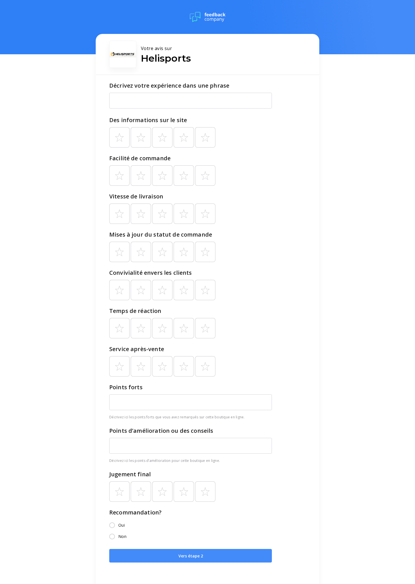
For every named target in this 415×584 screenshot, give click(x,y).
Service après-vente (136, 349)
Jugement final (130, 474)
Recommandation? (135, 512)
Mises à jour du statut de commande (160, 234)
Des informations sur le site (148, 120)
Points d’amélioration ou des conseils (161, 430)
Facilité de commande (140, 158)
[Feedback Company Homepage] (208, 17)
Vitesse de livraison (136, 196)
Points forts (126, 387)
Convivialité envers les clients (150, 272)
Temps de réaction (135, 311)
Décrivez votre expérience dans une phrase (169, 85)
